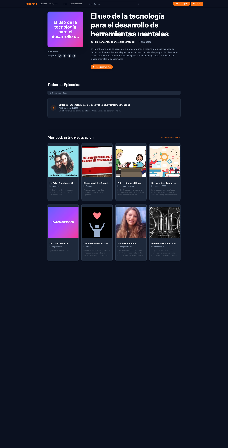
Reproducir (170, 108)
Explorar (43, 4)
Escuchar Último (103, 67)
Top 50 (64, 4)
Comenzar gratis (181, 4)
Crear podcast (76, 4)
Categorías (54, 4)
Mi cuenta (197, 4)
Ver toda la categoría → (170, 137)
